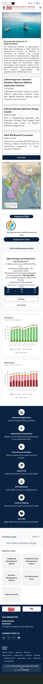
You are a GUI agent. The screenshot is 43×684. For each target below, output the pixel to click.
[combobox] (34, 3)
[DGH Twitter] (8, 637)
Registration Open (21, 239)
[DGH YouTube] (18, 637)
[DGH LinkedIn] (3, 637)
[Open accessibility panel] (31, 3)
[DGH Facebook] (13, 637)
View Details (21, 305)
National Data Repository (8, 622)
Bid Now (21, 299)
